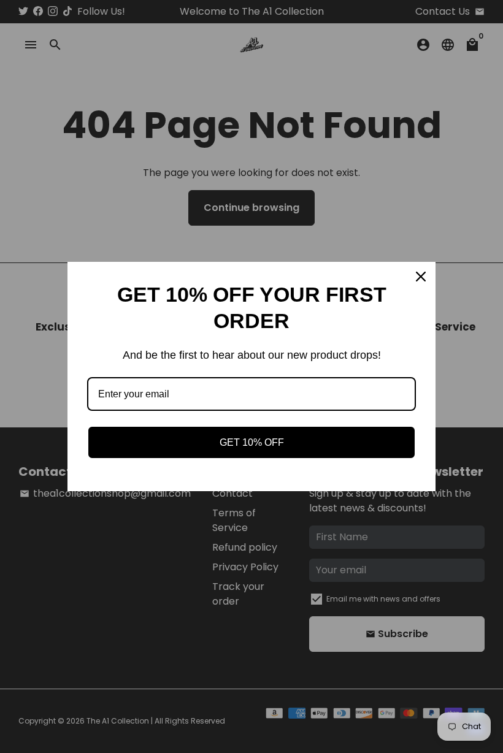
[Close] (421, 276)
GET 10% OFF (252, 442)
